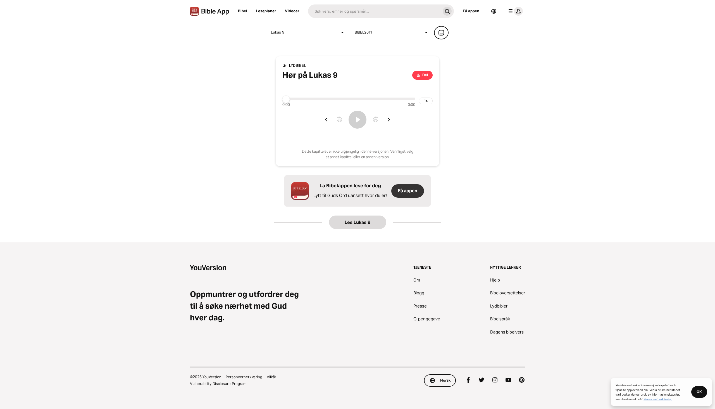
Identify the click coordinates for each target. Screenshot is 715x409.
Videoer (292, 11)
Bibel (242, 11)
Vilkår (271, 377)
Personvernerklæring (244, 377)
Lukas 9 (277, 32)
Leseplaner (266, 11)
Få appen (471, 11)
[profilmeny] (514, 11)
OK (699, 391)
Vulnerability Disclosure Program (218, 383)
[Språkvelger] (493, 11)
